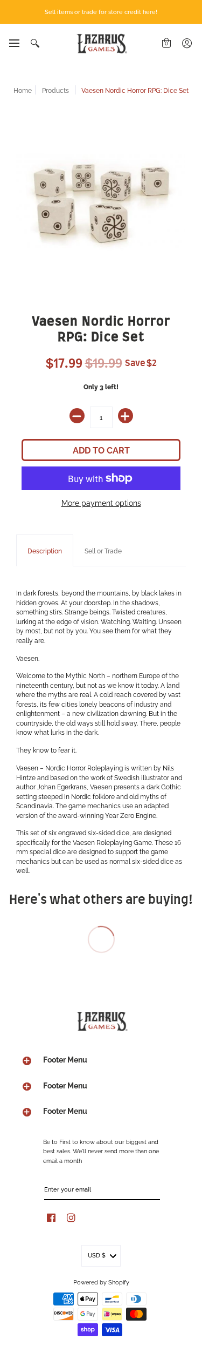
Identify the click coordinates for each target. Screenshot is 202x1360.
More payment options (101, 503)
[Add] (125, 415)
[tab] (44, 550)
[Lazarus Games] (101, 43)
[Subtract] (77, 415)
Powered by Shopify (101, 1281)
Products (55, 89)
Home (22, 89)
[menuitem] (14, 43)
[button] (14, 43)
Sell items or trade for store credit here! (101, 11)
